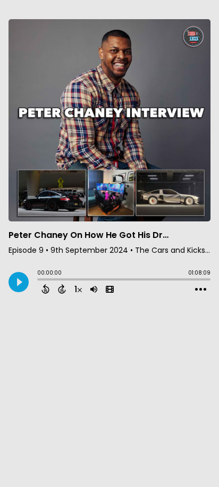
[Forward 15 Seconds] (62, 289)
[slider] (39, 280)
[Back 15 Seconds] (45, 289)
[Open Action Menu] (200, 289)
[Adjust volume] (94, 289)
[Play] (19, 282)
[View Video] (110, 289)
